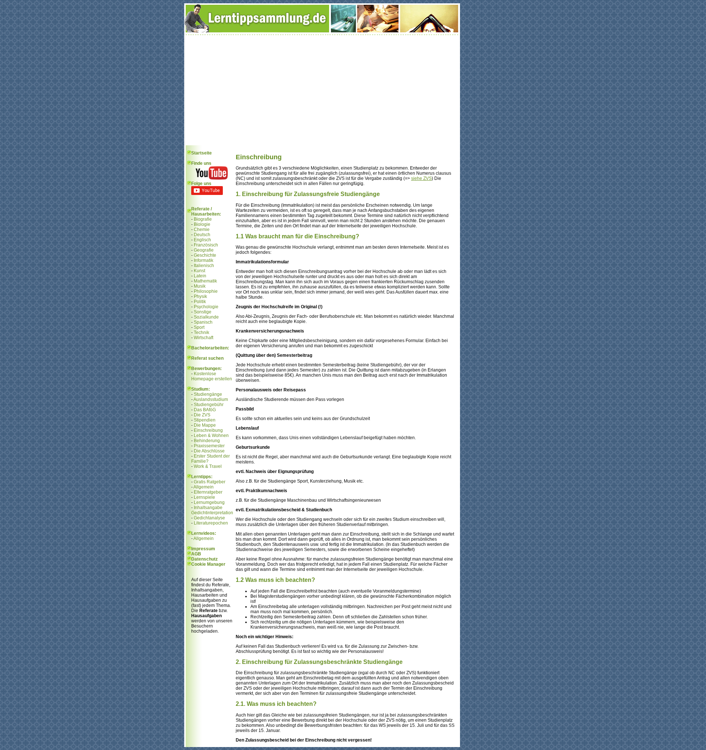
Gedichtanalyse (209, 517)
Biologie (202, 224)
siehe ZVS (421, 178)
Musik (200, 286)
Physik (200, 296)
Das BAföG (205, 409)
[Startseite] (322, 30)
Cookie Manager (208, 564)
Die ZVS (202, 414)
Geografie (204, 250)
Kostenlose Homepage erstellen (211, 376)
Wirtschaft (203, 337)
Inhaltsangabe (208, 507)
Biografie (203, 219)
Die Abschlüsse (209, 451)
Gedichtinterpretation (212, 512)
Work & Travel (208, 466)
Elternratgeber (208, 492)
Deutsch (202, 234)
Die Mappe (205, 425)
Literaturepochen (211, 523)
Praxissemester (209, 445)
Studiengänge (208, 394)
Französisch (206, 245)
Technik (201, 332)
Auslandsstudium (210, 399)
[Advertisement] (322, 90)
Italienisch (204, 265)
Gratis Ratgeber (209, 481)
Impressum (203, 548)
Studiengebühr (209, 404)
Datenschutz (204, 559)
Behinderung (207, 440)
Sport (199, 327)
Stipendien (204, 420)
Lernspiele (204, 497)
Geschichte (205, 255)
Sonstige (202, 311)
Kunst (199, 270)
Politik (200, 301)
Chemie (202, 229)
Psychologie (206, 306)
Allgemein (203, 487)
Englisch (202, 239)
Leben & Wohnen (211, 435)
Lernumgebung (209, 502)
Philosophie (206, 291)
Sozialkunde (206, 317)
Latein (200, 275)
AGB (196, 554)
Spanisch (203, 322)
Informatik (203, 260)
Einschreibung (208, 430)
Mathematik (205, 281)
